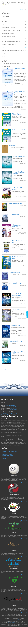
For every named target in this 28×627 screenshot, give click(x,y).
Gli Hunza (12, 146)
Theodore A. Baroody (21, 233)
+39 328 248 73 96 (13, 409)
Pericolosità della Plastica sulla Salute (13, 50)
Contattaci (5, 56)
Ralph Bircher (23, 149)
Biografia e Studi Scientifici (9, 44)
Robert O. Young (22, 194)
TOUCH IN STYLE (13, 617)
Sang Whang (23, 205)
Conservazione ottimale (8, 36)
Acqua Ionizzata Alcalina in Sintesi (9, 451)
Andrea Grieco (23, 249)
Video (3, 39)
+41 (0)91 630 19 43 (11, 406)
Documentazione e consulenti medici (11, 41)
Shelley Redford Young (21, 196)
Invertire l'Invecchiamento (15, 204)
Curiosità (21, 9)
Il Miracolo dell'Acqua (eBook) (18, 172)
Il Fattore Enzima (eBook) (18, 130)
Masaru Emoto (23, 163)
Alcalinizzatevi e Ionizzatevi (16, 226)
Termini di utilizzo (5, 457)
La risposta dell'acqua (14, 214)
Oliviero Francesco (22, 318)
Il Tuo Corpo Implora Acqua (17, 257)
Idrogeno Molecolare (8, 19)
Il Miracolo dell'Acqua (18, 156)
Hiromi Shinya (23, 122)
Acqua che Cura (15, 325)
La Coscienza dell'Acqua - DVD (19, 352)
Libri (3, 47)
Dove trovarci (4, 452)
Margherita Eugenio (22, 335)
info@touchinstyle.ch (10, 405)
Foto (3, 53)
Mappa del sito (4, 458)
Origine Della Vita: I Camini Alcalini (11, 30)
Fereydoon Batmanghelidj (20, 265)
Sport (3, 24)
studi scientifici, (12, 622)
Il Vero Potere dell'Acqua (15, 283)
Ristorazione (5, 16)
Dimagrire (4, 21)
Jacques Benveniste (21, 303)
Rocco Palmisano (22, 232)
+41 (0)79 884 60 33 (15, 408)
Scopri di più (22, 482)
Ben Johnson (23, 86)
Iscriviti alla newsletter (6, 454)
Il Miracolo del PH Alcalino (17, 188)
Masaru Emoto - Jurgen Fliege (19, 274)
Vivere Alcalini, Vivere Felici (18, 241)
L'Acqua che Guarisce (14, 272)
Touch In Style (16, 619)
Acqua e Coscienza (17, 310)
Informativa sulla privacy (7, 455)
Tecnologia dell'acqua (8, 33)
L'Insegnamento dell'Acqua (15, 341)
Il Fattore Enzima (16, 114)
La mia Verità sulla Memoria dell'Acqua (17, 294)
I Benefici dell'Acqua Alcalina (19, 69)
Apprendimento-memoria (8, 27)
